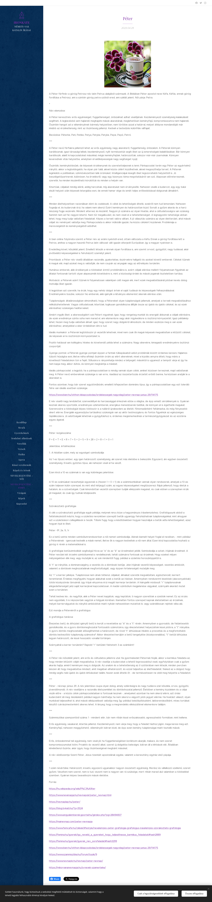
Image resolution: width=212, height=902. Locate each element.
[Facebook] (196, 2)
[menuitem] (21, 422)
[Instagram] (205, 2)
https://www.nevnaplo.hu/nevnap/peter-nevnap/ (76, 861)
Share (56, 879)
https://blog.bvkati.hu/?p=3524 (66, 808)
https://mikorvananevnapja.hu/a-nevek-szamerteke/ (77, 867)
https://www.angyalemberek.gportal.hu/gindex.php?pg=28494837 (85, 815)
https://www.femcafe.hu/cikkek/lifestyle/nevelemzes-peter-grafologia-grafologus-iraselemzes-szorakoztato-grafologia (115, 828)
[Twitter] (201, 2)
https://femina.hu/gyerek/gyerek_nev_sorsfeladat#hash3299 (83, 841)
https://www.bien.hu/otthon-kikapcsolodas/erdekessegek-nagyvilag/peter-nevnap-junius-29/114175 (103, 394)
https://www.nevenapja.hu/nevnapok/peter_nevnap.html (80, 795)
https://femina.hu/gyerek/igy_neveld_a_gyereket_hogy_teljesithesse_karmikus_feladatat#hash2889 (105, 834)
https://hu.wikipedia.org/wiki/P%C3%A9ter (72, 788)
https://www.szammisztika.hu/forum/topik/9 (73, 854)
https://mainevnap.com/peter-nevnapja (70, 821)
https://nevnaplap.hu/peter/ (64, 801)
